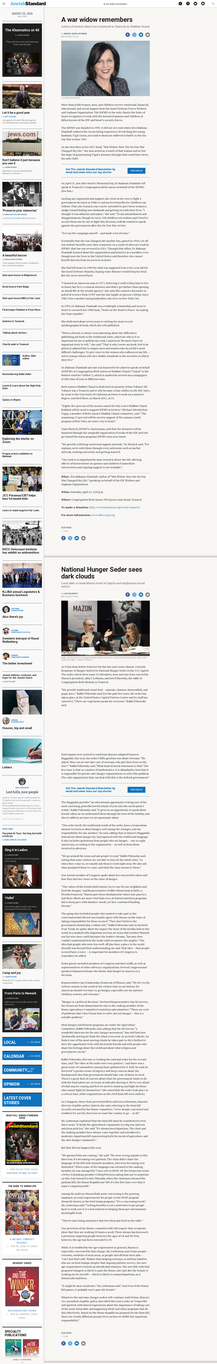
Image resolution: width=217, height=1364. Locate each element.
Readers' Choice (22, 1263)
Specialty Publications (15, 1333)
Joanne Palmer (23, 35)
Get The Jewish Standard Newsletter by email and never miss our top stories (90, 171)
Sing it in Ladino (16, 850)
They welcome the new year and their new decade (22, 43)
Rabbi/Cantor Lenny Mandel (15, 214)
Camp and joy (11, 973)
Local (65, 531)
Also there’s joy (12, 617)
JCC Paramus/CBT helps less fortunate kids (19, 497)
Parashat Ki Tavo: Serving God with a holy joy (21, 834)
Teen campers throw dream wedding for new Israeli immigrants (20, 264)
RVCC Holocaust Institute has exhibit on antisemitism (20, 551)
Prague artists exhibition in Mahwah (17, 455)
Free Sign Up (136, 171)
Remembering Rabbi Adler (16, 374)
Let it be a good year (16, 112)
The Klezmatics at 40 (22, 30)
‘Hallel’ (9, 898)
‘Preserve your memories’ (19, 210)
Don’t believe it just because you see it (21, 161)
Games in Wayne (11, 399)
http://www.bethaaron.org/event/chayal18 (114, 507)
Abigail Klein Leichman (75, 34)
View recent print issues (24, 1169)
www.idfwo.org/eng (103, 515)
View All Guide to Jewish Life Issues (24, 1248)
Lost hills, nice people (22, 792)
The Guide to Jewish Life (22, 1186)
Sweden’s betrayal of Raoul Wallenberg (20, 640)
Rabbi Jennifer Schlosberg (15, 840)
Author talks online (29, 357)
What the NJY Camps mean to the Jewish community (20, 981)
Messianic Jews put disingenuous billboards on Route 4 (17, 172)
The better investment (17, 663)
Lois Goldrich (71, 594)
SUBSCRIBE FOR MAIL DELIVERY (22, 1173)
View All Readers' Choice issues (24, 1316)
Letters (7, 767)
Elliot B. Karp (10, 681)
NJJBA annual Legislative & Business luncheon (21, 593)
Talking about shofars (14, 332)
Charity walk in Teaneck (15, 344)
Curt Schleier (10, 117)
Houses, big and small (17, 728)
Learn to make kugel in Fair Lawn (20, 510)
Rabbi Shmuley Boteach (21, 632)
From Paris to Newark (20, 993)
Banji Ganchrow (22, 788)
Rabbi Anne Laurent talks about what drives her (21, 1003)
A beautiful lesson (14, 255)
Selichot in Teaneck (13, 321)
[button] (213, 3)
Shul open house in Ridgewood (19, 275)
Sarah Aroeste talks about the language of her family (22, 859)
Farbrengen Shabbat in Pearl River (21, 309)
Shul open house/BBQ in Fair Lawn (21, 298)
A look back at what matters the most (19, 218)
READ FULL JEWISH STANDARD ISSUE (22, 1116)
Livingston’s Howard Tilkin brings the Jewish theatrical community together (19, 121)
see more (35, 1042)
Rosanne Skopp (17, 722)
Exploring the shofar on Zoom (18, 440)
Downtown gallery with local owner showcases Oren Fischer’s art (21, 907)
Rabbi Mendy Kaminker (20, 657)
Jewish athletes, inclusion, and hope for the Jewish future (19, 676)
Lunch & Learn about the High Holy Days (21, 387)
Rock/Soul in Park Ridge (15, 286)
